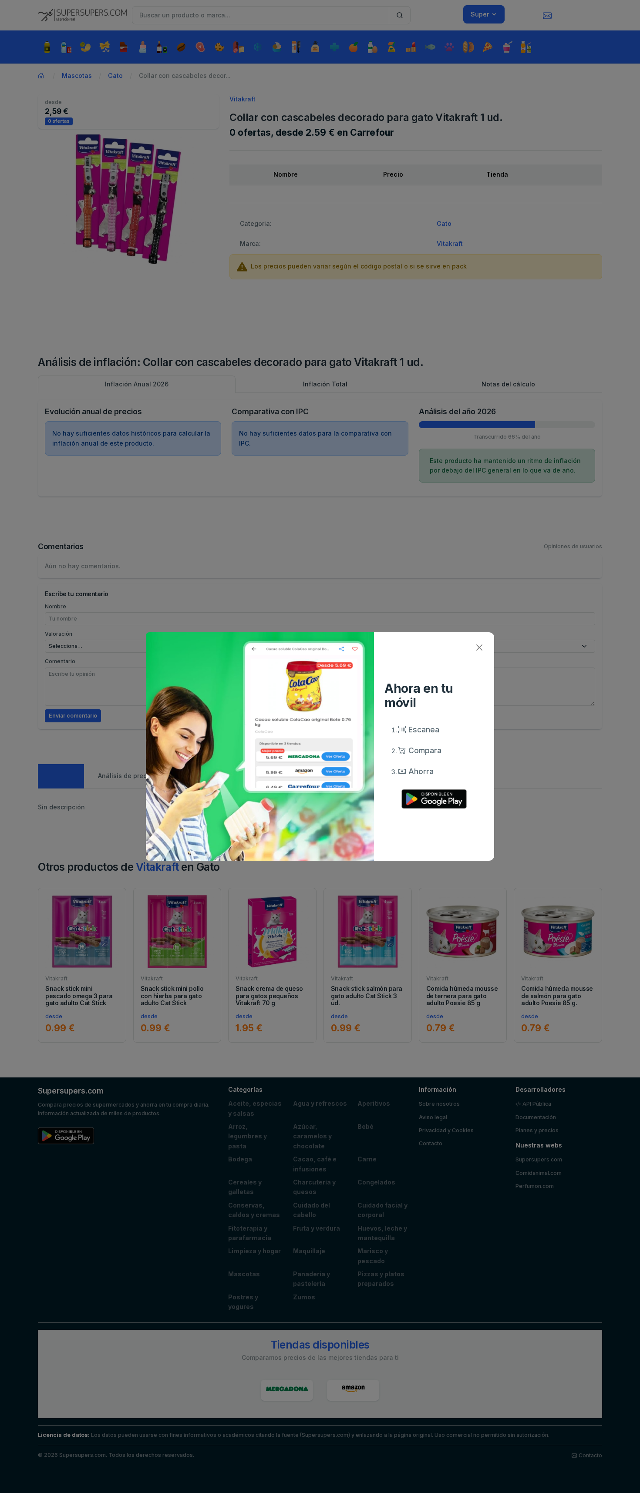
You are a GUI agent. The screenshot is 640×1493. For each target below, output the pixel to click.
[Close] (479, 647)
